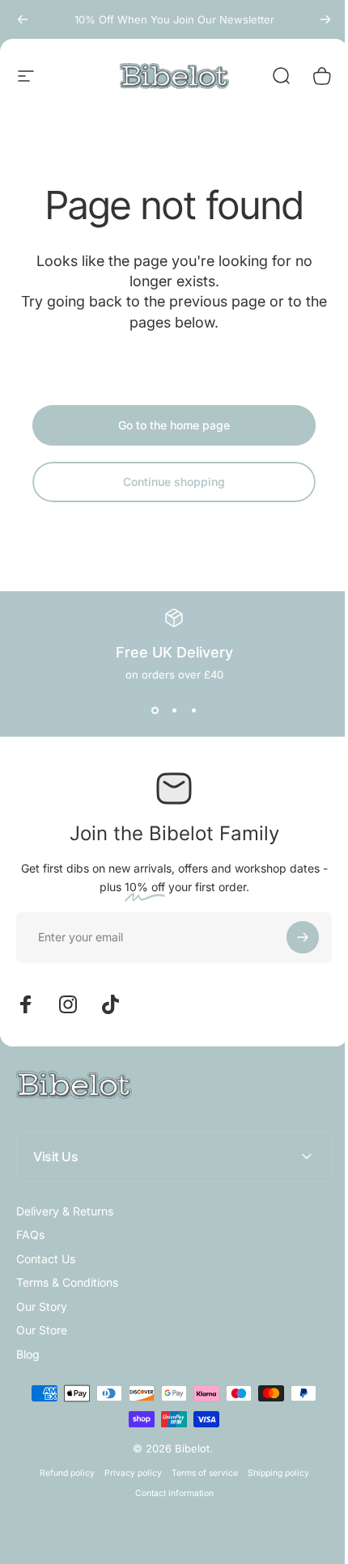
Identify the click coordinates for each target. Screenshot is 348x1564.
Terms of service (198, 1473)
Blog (28, 1354)
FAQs (30, 1234)
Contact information (168, 1493)
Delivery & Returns (64, 1211)
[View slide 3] (193, 710)
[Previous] (22, 19)
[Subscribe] (302, 937)
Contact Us (45, 1259)
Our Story (41, 1306)
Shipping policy (272, 1473)
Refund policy (60, 1473)
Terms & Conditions (67, 1282)
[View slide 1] (154, 710)
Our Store (41, 1330)
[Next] (325, 19)
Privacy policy (126, 1473)
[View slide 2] (174, 710)
